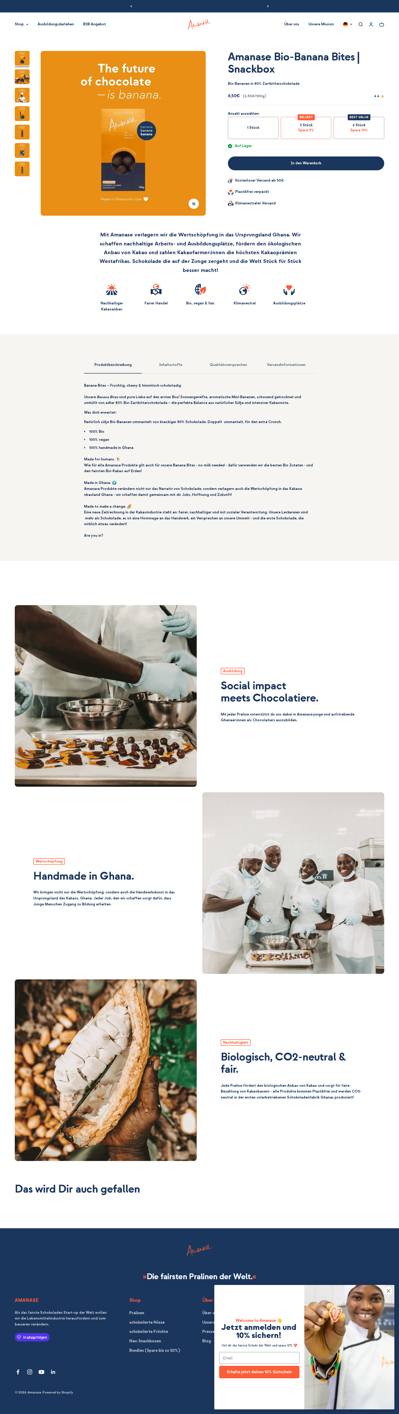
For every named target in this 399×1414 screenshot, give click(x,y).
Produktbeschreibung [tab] (113, 364)
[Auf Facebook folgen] (18, 1372)
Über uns (291, 24)
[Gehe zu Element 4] (22, 114)
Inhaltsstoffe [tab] (170, 364)
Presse (208, 1331)
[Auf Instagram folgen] (30, 1372)
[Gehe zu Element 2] (22, 77)
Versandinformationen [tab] (286, 364)
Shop (19, 24)
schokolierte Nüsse (147, 1322)
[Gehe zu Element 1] (22, 59)
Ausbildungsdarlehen (56, 24)
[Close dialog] (388, 1291)
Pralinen (136, 1313)
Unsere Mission (321, 24)
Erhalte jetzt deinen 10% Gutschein (259, 1372)
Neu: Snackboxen (145, 1341)
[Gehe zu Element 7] (22, 170)
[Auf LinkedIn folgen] (53, 1372)
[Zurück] (131, 6)
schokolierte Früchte (148, 1331)
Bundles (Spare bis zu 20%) (154, 1350)
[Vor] (268, 6)
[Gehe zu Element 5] (22, 133)
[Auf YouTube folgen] (41, 1372)
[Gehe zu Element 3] (22, 96)
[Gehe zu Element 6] (22, 151)
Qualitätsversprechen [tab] (228, 364)
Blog (206, 1341)
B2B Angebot (94, 24)
